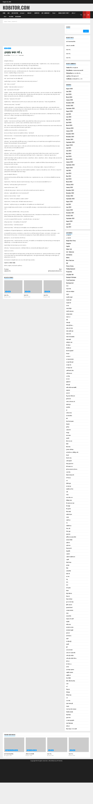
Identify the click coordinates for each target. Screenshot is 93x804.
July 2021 (68, 224)
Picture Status (70, 266)
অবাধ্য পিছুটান (68, 308)
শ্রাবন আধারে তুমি (69, 703)
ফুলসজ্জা (67, 565)
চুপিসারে (67, 427)
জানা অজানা (68, 435)
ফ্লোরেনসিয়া (68, 571)
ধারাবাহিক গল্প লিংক (69, 489)
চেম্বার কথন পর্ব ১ (7, 270)
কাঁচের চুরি (68, 384)
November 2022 (70, 193)
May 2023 (68, 176)
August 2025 (69, 111)
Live (88, 15)
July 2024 (68, 148)
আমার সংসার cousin (70, 336)
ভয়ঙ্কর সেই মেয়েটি (70, 619)
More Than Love (70, 260)
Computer (36, 13)
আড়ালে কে (68, 317)
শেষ (67, 698)
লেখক (5, 16)
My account (18, 16)
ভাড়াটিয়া (67, 621)
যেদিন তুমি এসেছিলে (70, 655)
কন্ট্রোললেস (68, 382)
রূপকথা (67, 667)
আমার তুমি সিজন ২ (69, 325)
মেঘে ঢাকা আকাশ (69, 650)
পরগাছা (67, 517)
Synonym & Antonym (71, 277)
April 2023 (68, 179)
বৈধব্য (67, 613)
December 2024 (70, 134)
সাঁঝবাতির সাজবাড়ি (69, 712)
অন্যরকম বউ (68, 303)
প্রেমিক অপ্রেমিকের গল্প (70, 557)
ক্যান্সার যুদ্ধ (68, 404)
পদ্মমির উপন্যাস (69, 514)
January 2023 (69, 187)
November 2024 (70, 136)
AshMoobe (68, 79)
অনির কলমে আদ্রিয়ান (70, 291)
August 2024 (69, 145)
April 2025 (68, 122)
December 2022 (70, 190)
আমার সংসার (68, 334)
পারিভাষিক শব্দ (68, 525)
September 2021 (70, 218)
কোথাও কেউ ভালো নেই (70, 401)
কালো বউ (68, 393)
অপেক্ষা (67, 305)
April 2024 (68, 156)
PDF (67, 263)
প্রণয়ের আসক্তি (69, 540)
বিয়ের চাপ (68, 596)
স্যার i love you (69, 723)
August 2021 (69, 221)
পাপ (67, 523)
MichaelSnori (69, 73)
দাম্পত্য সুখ (68, 478)
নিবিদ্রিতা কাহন (69, 500)
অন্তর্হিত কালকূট (69, 297)
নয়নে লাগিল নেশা (69, 497)
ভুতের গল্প (68, 633)
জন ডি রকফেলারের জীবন (70, 41)
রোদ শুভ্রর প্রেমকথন (70, 669)
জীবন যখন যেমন (69, 441)
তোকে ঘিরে (68, 472)
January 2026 (69, 100)
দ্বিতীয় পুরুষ (68, 483)
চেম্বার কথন (9, 48)
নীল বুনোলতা (68, 509)
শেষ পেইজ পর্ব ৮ (77, 73)
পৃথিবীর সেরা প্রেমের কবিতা (71, 537)
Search (68, 27)
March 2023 (69, 182)
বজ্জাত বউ (68, 573)
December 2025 (70, 103)
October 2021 (69, 215)
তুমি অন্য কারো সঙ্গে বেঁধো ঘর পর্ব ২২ (55, 270)
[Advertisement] (33, 35)
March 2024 (69, 159)
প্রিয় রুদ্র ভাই (69, 548)
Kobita (67, 257)
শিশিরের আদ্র (68, 695)
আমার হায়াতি (68, 339)
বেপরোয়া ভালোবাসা (69, 610)
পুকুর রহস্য (68, 534)
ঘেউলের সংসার (69, 413)
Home (4, 13)
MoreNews (52, 761)
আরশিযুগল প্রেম (69, 342)
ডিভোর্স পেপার (68, 458)
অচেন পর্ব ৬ (13, 286)
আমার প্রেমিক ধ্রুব (69, 331)
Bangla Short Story (63, 13)
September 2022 (70, 199)
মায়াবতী (67, 644)
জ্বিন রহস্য (68, 446)
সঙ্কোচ (67, 706)
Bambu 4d (68, 67)
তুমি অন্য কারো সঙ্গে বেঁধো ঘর (71, 469)
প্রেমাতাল (68, 554)
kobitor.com (16, 7)
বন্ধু (67, 579)
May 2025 (68, 120)
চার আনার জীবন (69, 415)
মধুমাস (67, 638)
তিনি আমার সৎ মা (69, 466)
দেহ (67, 480)
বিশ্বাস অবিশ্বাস (69, 599)
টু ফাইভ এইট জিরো (69, 449)
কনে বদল (68, 379)
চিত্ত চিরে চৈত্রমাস (70, 421)
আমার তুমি (68, 322)
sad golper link (69, 274)
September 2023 (70, 165)
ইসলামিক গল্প (68, 348)
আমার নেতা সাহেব (69, 328)
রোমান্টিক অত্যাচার (69, 672)
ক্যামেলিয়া (68, 407)
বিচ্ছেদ (67, 590)
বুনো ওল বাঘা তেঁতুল (69, 602)
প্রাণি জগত (68, 545)
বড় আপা (67, 576)
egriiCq (68, 76)
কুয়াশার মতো (68, 399)
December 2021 (70, 213)
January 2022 (69, 210)
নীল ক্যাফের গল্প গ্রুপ (70, 503)
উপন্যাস (53, 13)
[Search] (81, 14)
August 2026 (69, 88)
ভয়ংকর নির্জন (68, 616)
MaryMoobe (69, 70)
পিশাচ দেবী (68, 528)
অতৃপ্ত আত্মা (68, 288)
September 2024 (70, 142)
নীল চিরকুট (68, 506)
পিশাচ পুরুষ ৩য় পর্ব (75, 76)
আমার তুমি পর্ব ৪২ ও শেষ (77, 79)
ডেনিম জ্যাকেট (69, 461)
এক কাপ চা (68, 356)
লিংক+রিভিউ (11, 16)
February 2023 (69, 184)
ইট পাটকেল (68, 345)
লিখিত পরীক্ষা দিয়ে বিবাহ (70, 681)
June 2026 (68, 91)
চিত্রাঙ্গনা (68, 424)
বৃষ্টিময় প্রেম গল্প (69, 604)
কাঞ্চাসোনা (68, 390)
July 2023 (68, 170)
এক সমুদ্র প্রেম (69, 367)
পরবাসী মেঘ (68, 520)
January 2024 (69, 162)
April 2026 (68, 94)
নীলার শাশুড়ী (68, 511)
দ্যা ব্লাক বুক (68, 486)
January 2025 (69, 131)
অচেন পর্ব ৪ (53, 286)
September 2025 (70, 108)
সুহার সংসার (68, 717)
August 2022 (69, 201)
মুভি (67, 647)
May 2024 (68, 153)
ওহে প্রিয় (68, 376)
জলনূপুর (67, 432)
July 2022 (68, 204)
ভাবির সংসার (68, 624)
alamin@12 (7, 55)
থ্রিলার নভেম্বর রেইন (70, 475)
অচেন (6, 291)
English (29, 13)
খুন (66, 410)
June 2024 (68, 151)
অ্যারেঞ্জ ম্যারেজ (69, 314)
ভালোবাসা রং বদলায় (69, 627)
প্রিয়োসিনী (68, 551)
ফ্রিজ (67, 568)
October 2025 (69, 105)
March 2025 (69, 125)
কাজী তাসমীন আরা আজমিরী (71, 387)
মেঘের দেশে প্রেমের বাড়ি (70, 652)
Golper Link (69, 249)
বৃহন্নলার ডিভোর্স (69, 607)
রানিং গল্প (73, 13)
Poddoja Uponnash (70, 269)
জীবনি (67, 444)
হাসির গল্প (68, 726)
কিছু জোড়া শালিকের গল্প (70, 396)
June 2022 (68, 207)
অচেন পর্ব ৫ (33, 286)
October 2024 (69, 139)
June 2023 (68, 173)
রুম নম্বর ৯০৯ (69, 664)
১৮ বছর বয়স (68, 238)
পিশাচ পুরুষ (68, 531)
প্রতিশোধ (68, 542)
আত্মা (67, 320)
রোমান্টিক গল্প (68, 675)
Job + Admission (45, 13)
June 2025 (68, 117)
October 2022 (69, 196)
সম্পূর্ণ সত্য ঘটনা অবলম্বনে (71, 709)
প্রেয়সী (67, 559)
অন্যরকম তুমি (68, 300)
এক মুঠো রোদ (75, 67)
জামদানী (67, 438)
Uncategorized (69, 283)
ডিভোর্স (67, 455)
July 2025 (68, 114)
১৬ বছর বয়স (68, 235)
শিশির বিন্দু (68, 692)
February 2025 (69, 128)
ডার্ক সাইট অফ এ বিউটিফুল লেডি (72, 452)
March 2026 (69, 97)
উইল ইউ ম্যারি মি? (69, 351)
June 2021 (68, 227)
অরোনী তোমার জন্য (69, 311)
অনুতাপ (67, 294)
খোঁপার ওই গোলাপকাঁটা (70, 45)
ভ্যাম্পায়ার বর (68, 636)
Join (8, 13)
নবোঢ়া (67, 494)
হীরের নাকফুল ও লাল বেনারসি (71, 729)
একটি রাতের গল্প (69, 373)
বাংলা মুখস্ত (22, 13)
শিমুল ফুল (68, 689)
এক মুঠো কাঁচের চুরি (69, 362)
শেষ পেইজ (68, 700)
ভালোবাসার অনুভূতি (69, 630)
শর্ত (66, 686)
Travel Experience (70, 280)
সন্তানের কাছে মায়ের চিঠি (78, 70)
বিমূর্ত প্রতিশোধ (69, 593)
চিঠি (67, 418)
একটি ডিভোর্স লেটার (69, 370)
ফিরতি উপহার (68, 562)
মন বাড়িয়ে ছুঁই (68, 641)
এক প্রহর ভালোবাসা (70, 359)
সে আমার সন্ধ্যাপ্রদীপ (70, 720)
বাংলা (67, 582)
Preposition (69, 272)
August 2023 (69, 167)
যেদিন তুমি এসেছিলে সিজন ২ (71, 658)
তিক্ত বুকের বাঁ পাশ (69, 463)
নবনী (67, 492)
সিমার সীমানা (68, 715)
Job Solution (15, 13)
